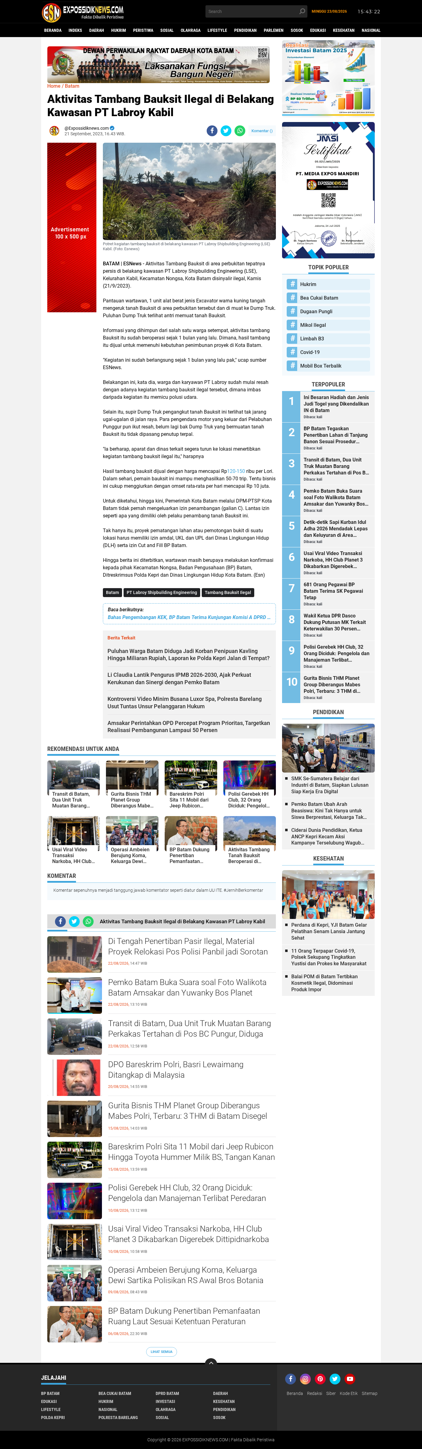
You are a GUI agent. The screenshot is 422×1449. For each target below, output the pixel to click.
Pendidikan (245, 30)
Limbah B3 (312, 339)
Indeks (75, 30)
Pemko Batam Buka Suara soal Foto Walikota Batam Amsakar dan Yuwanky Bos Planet (187, 987)
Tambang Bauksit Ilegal (228, 592)
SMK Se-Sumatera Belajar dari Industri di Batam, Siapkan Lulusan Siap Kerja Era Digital (330, 785)
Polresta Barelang (118, 1417)
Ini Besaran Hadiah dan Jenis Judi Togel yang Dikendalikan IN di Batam (336, 403)
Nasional (371, 30)
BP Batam (50, 1393)
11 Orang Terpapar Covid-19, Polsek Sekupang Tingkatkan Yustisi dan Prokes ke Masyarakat (328, 957)
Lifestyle (217, 30)
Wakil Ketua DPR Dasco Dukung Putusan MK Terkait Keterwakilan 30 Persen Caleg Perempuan (335, 622)
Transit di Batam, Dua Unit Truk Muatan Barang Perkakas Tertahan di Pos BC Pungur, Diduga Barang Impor (189, 1034)
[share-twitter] (226, 130)
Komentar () (262, 130)
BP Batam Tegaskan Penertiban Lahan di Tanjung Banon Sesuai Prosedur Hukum (336, 435)
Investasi (165, 1401)
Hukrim (118, 30)
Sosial (167, 30)
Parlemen (274, 30)
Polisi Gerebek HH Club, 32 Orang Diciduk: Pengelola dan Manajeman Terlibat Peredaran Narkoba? (187, 1198)
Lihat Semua (161, 1352)
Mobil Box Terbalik (320, 366)
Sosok (297, 30)
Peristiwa (143, 30)
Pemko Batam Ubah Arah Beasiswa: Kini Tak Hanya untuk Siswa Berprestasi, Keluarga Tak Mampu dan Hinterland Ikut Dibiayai (327, 810)
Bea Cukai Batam (319, 298)
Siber (331, 1393)
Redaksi (314, 1393)
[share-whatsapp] (239, 130)
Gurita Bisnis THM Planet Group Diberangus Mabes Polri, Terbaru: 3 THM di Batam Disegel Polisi (187, 1116)
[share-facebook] (212, 130)
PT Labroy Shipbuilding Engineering (162, 592)
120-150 (236, 471)
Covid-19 (310, 352)
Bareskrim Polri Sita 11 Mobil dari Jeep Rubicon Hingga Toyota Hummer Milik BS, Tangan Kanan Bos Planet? (191, 1157)
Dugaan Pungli (316, 311)
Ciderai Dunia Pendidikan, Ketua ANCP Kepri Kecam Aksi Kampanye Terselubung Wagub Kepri (326, 836)
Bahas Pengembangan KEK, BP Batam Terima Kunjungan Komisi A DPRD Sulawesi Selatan (189, 617)
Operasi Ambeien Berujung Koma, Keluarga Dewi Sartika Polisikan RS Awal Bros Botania (186, 1275)
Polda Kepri (53, 1417)
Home (54, 86)
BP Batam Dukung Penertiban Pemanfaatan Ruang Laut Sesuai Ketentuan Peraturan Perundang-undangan (184, 1321)
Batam (112, 592)
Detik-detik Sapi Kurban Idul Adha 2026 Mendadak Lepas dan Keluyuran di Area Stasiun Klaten (336, 528)
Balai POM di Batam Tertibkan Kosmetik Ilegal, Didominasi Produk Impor (324, 983)
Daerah (96, 30)
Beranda (52, 30)
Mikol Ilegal (313, 325)
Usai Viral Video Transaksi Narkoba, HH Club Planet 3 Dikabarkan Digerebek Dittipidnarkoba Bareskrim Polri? (188, 1239)
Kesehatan (344, 30)
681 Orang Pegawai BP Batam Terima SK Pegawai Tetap (333, 591)
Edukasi (318, 30)
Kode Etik (349, 1393)
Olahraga (190, 30)
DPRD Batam (167, 1393)
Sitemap (370, 1393)
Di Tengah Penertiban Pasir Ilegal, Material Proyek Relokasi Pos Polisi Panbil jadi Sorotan (188, 946)
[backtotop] (211, 1364)
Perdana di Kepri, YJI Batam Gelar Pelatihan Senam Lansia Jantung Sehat (329, 931)
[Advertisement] (72, 405)
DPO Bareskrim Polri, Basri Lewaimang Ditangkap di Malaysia (175, 1070)
